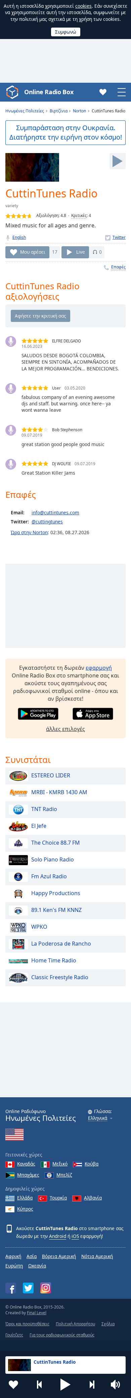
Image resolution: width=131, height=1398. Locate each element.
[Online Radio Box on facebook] (10, 1288)
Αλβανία (93, 1197)
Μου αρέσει (32, 252)
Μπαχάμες (28, 1175)
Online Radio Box (48, 92)
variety (11, 206)
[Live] (118, 161)
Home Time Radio (53, 960)
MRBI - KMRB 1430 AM (59, 792)
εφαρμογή (99, 667)
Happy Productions (55, 893)
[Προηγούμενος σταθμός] (40, 1384)
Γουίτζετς (14, 1335)
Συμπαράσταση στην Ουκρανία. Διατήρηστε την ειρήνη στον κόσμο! (65, 132)
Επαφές (118, 267)
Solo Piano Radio (52, 859)
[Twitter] (115, 237)
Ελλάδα (25, 1197)
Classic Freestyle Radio (59, 977)
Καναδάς (26, 1164)
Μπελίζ (64, 1175)
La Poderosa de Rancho (61, 944)
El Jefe (38, 826)
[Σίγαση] (117, 1384)
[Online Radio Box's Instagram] (45, 1287)
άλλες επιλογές (65, 729)
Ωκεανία (37, 1265)
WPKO (39, 927)
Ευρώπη (14, 1265)
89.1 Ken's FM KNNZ (56, 910)
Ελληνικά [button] (97, 1118)
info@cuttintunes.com (55, 512)
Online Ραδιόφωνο (40, 1115)
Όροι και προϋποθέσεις (27, 1324)
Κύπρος (25, 1209)
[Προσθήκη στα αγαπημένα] (13, 1384)
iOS (75, 1236)
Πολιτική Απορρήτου (75, 1324)
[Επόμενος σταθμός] (92, 1384)
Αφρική (13, 1256)
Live (80, 252)
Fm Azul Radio (49, 876)
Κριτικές (79, 215)
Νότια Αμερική (97, 1256)
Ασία (32, 1256)
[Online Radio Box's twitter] (28, 1288)
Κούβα (91, 1164)
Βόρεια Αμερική (59, 1256)
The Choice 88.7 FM (55, 843)
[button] (65, 1384)
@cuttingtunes (47, 521)
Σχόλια (108, 1324)
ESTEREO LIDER (50, 775)
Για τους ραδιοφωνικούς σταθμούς (62, 1335)
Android (57, 1236)
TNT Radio (44, 809)
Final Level (36, 1313)
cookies (83, 6)
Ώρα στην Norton (29, 532)
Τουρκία (58, 1197)
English (19, 237)
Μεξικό (60, 1164)
